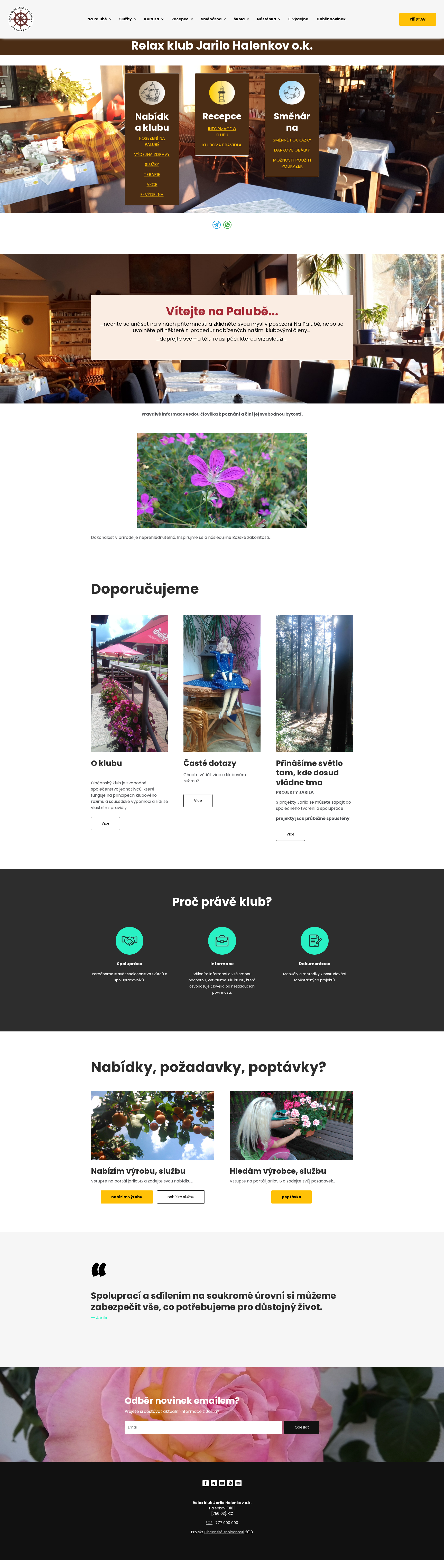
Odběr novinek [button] (331, 19)
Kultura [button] (151, 19)
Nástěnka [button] (266, 19)
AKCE (151, 184)
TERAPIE (152, 174)
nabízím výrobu (126, 1196)
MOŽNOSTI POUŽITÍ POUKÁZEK (292, 163)
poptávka (291, 1196)
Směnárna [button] (211, 19)
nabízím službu (181, 1196)
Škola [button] (239, 19)
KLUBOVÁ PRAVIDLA (222, 145)
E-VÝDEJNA (151, 195)
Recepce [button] (180, 19)
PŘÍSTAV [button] (417, 19)
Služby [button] (125, 19)
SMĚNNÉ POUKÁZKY (292, 140)
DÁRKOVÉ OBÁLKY (292, 150)
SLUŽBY (152, 164)
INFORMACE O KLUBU (222, 132)
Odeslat (302, 1427)
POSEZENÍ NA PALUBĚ (152, 141)
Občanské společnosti (224, 1532)
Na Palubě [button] (97, 19)
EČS (209, 1522)
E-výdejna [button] (298, 19)
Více (105, 823)
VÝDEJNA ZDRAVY (152, 154)
